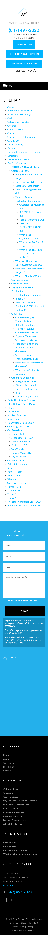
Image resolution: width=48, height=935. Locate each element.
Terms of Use (14, 486)
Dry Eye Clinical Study (18, 159)
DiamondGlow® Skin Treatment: (24, 151)
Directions (12, 155)
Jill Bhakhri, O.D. (19, 445)
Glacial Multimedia (28, 923)
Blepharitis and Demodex (28, 294)
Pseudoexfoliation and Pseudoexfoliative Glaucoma (27, 347)
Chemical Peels (15, 129)
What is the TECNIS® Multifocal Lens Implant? (30, 253)
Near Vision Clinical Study (20, 422)
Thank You (12, 494)
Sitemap (11, 479)
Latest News (14, 411)
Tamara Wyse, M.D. (21, 452)
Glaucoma (16, 313)
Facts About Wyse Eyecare (21, 400)
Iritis (17, 392)
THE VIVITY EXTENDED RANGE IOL (30, 227)
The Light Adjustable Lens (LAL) (24, 501)
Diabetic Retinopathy (26, 385)
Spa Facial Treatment (18, 482)
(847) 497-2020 (24, 30)
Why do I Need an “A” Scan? (29, 276)
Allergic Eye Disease (26, 381)
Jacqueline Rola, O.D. (22, 437)
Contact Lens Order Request (22, 136)
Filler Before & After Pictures (22, 403)
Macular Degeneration (27, 396)
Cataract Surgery (20, 170)
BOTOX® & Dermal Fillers (25, 166)
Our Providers (14, 430)
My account (13, 418)
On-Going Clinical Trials (19, 426)
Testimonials (13, 490)
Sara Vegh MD (18, 449)
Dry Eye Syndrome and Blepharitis (20, 800)
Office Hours (9, 842)
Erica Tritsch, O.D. (20, 434)
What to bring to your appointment (20, 854)
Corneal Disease (19, 283)
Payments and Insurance (15, 850)
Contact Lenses (19, 279)
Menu (9, 85)
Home (10, 407)
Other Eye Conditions (22, 377)
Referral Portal (15, 475)
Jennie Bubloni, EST (21, 441)
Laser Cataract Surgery (27, 185)
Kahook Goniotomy (25, 324)
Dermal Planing (15, 144)
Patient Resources (17, 464)
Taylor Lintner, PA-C (21, 456)
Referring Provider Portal (24, 54)
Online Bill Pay (24, 44)
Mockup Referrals (16, 415)
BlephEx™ (20, 298)
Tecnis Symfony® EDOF (32, 219)
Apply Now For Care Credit (24, 63)
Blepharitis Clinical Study (20, 110)
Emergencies (9, 846)
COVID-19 (13, 140)
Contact (11, 133)
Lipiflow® (20, 309)
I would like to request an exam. (22, 600)
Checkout (12, 125)
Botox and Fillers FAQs (19, 114)
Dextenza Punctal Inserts (28, 182)
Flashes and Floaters (26, 388)
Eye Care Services (16, 163)
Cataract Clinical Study (19, 121)
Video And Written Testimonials (23, 505)
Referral (11, 467)
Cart (9, 118)
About (10, 106)
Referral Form (14, 471)
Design (11, 148)
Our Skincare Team (17, 460)
